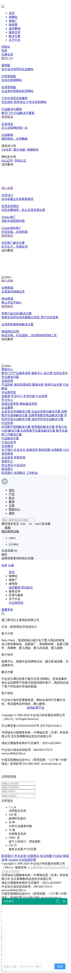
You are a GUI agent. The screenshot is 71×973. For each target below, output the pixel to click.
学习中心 (7, 400)
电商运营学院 (10, 403)
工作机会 (32, 472)
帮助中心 (7, 369)
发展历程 (32, 449)
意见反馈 (20, 855)
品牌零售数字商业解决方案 (45, 415)
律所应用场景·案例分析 (29, 384)
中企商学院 (8, 392)
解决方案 (14, 36)
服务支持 (14, 32)
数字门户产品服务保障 (16, 373)
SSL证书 (6, 160)
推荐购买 (7, 116)
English (13, 859)
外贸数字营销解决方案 (16, 426)
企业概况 (7, 446)
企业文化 (19, 449)
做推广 (13, 20)
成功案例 (14, 28)
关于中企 (14, 39)
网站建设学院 (28, 403)
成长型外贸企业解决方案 (47, 419)
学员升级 (29, 396)
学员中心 (17, 396)
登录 (4, 50)
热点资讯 (7, 465)
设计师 (48, 373)
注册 (11, 565)
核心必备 (7, 188)
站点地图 (46, 855)
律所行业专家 (53, 384)
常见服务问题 (10, 377)
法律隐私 (57, 449)
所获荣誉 (19, 457)
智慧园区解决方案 (43, 426)
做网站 (13, 16)
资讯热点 (27, 587)
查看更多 (7, 609)
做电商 (13, 24)
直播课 (5, 396)
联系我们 (7, 469)
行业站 (57, 855)
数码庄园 (44, 449)
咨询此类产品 (35, 707)
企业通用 (7, 407)
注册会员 (7, 54)
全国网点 (19, 472)
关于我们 (7, 449)
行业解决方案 (10, 438)
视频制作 (33, 149)
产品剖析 (7, 384)
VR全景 (6, 149)
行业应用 (7, 423)
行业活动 (19, 465)
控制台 (5, 46)
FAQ (66, 449)
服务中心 (37, 373)
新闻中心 (7, 461)
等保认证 (20, 160)
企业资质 (7, 457)
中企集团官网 (27, 859)
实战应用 (7, 380)
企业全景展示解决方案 (45, 411)
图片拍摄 (19, 149)
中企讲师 (41, 396)
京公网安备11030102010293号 (46, 867)
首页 (12, 13)
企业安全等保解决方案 (16, 411)
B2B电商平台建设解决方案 (38, 430)
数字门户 (7, 58)
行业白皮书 (8, 442)
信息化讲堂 (60, 373)
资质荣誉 (7, 453)
